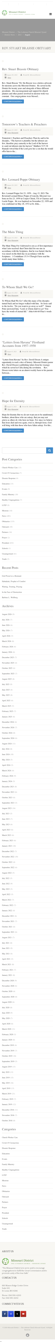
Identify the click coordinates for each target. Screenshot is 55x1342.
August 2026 (7, 614)
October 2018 (7, 1120)
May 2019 (6, 1083)
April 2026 (6, 636)
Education (6, 483)
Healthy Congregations (10, 500)
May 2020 (6, 1018)
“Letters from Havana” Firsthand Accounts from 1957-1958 (23, 344)
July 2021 (5, 943)
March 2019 (6, 1093)
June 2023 (6, 819)
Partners (5, 532)
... (1, 1340)
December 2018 (8, 1109)
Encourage (14, 132)
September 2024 (8, 738)
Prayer (4, 537)
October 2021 (7, 926)
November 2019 (8, 1050)
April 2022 (6, 894)
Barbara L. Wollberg (10, 597)
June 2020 (6, 1013)
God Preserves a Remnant (11, 576)
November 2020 (8, 986)
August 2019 (7, 1066)
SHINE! (13, 4)
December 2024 (8, 722)
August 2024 (7, 743)
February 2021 (7, 970)
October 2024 (7, 733)
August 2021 (7, 937)
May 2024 (6, 759)
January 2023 (7, 846)
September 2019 (8, 1061)
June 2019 (6, 1077)
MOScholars (26, 4)
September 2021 (8, 932)
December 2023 (8, 786)
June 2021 (6, 948)
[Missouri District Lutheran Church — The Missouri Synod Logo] (18, 12)
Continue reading (12, 101)
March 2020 (6, 1029)
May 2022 (6, 889)
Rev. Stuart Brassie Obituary (20, 69)
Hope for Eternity (13, 401)
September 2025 (8, 673)
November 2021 (8, 921)
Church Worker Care (10, 467)
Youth (4, 559)
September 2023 (8, 802)
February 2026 (7, 646)
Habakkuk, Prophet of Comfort (13, 581)
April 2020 (6, 1023)
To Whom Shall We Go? (18, 287)
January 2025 (7, 716)
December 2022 (8, 851)
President (5, 543)
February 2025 (7, 711)
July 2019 (5, 1072)
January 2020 (7, 1039)
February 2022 (7, 905)
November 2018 (8, 1115)
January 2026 (7, 652)
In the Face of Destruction (12, 592)
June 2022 (6, 883)
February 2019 (7, 1099)
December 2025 (8, 657)
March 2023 (6, 835)
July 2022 (5, 878)
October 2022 (7, 862)
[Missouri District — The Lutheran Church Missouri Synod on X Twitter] (17, 1314)
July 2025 (5, 684)
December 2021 (8, 916)
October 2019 (7, 1056)
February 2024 (7, 776)
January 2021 (7, 975)
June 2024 (6, 754)
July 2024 (5, 749)
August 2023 (7, 808)
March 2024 (6, 770)
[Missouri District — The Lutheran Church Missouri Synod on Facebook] (5, 1314)
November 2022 (8, 856)
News (9, 77)
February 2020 (7, 1034)
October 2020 (7, 991)
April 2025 (6, 700)
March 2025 (6, 706)
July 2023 (5, 813)
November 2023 (8, 792)
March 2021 (6, 964)
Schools (5, 548)
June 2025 (6, 689)
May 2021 (6, 953)
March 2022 (6, 899)
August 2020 (7, 1002)
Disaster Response (8, 478)
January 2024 (7, 781)
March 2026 (6, 641)
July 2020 (5, 1007)
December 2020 (8, 980)
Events (4, 489)
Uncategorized (7, 553)
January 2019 (7, 1104)
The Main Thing (12, 232)
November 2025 (8, 663)
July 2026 (5, 619)
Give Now (40, 4)
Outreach (5, 527)
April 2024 (6, 765)
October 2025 (7, 668)
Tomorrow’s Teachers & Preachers (24, 124)
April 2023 (6, 829)
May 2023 (6, 824)
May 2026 (6, 630)
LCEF (4, 505)
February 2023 (7, 840)
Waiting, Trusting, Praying (12, 586)
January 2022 (7, 910)
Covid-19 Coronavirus (10, 473)
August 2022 (7, 873)
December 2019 (8, 1045)
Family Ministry (8, 494)
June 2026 (6, 625)
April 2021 (6, 959)
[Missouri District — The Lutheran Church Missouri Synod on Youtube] (23, 1314)
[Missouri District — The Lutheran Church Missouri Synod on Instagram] (11, 1314)
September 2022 (8, 867)
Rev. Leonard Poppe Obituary (21, 179)
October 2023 (7, 797)
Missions (5, 510)
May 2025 (6, 695)
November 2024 (8, 727)
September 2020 (8, 996)
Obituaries (6, 521)
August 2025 (7, 679)
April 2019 (6, 1088)
